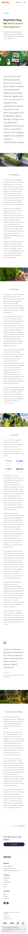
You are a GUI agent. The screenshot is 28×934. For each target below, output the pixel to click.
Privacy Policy (6, 916)
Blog (4, 886)
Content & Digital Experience (11, 870)
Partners (5, 880)
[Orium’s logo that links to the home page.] (5, 2)
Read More (22, 826)
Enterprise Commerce (9, 868)
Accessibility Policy (7, 918)
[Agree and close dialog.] (24, 929)
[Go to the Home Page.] (7, 857)
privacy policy (10, 931)
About (5, 894)
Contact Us (6, 898)
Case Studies (6, 882)
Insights (5, 884)
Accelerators (6, 878)
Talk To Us (18, 2)
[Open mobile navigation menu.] (25, 2)
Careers (5, 896)
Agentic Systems (7, 866)
